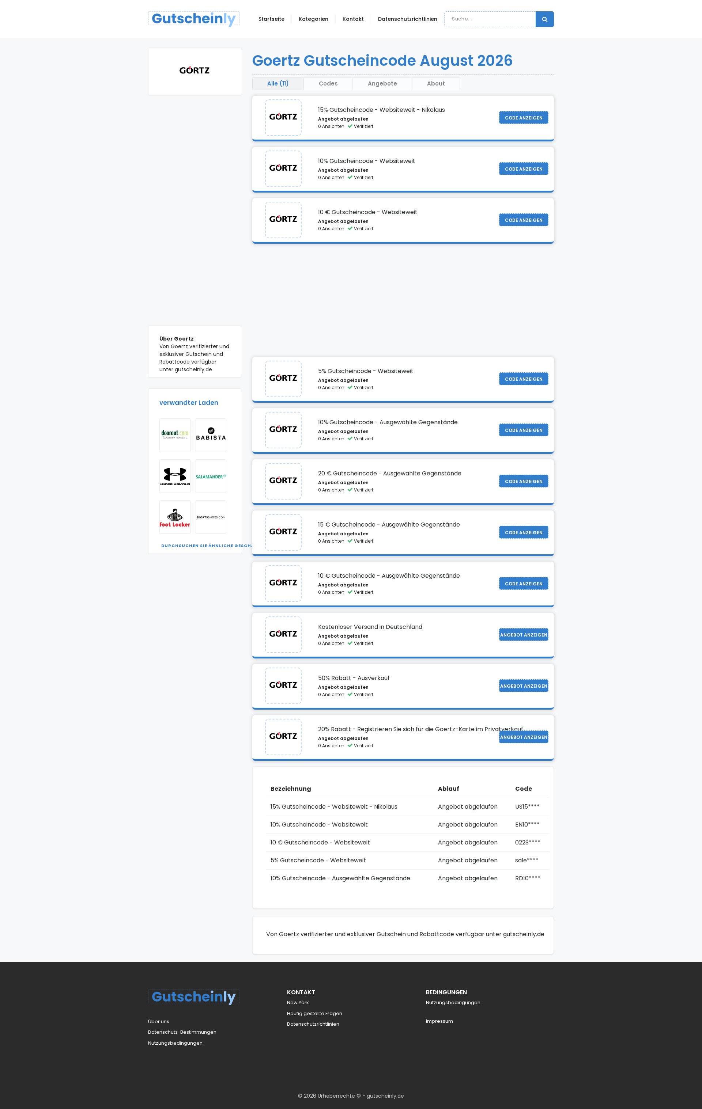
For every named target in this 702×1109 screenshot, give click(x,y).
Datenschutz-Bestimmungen (182, 1032)
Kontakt (353, 19)
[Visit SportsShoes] (211, 517)
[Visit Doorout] (175, 435)
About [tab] (436, 83)
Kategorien (313, 19)
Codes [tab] (328, 83)
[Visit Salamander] (211, 476)
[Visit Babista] (211, 435)
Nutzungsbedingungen (175, 1043)
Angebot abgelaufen (343, 119)
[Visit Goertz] (283, 117)
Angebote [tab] (382, 83)
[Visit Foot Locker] (175, 517)
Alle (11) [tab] (278, 83)
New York (298, 1002)
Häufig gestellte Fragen (314, 1013)
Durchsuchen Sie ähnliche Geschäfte (212, 545)
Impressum (439, 1021)
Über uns (158, 1021)
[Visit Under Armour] (175, 476)
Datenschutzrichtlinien (407, 19)
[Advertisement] (194, 216)
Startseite (271, 19)
